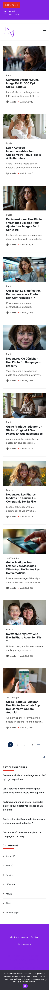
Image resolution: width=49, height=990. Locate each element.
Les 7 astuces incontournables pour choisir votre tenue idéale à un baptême (23, 790)
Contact (35, 937)
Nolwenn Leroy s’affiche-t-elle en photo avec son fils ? (24, 637)
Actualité (10, 856)
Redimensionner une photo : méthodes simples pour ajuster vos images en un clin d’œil (23, 806)
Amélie (13, 102)
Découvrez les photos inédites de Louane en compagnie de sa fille (21, 498)
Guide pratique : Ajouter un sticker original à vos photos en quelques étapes (24, 430)
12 (31, 745)
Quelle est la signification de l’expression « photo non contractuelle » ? (23, 294)
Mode (9, 143)
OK (25, 986)
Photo (9, 75)
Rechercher (44, 757)
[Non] (45, 980)
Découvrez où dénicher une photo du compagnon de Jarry (23, 362)
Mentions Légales (19, 937)
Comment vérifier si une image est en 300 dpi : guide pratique (22, 83)
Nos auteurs (24, 944)
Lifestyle (10, 884)
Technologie (12, 558)
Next (38, 744)
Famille (9, 490)
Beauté (9, 865)
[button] (44, 32)
